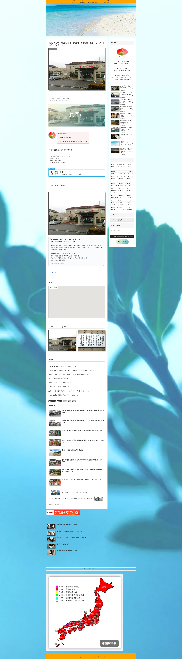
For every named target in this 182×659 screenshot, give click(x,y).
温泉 (70, 401)
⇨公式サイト (52, 272)
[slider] (132, 236)
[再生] (112, 236)
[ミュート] (128, 236)
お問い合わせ (122, 242)
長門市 (74, 401)
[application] (122, 236)
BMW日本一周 (53, 401)
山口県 (65, 401)
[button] (133, 230)
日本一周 (60, 401)
